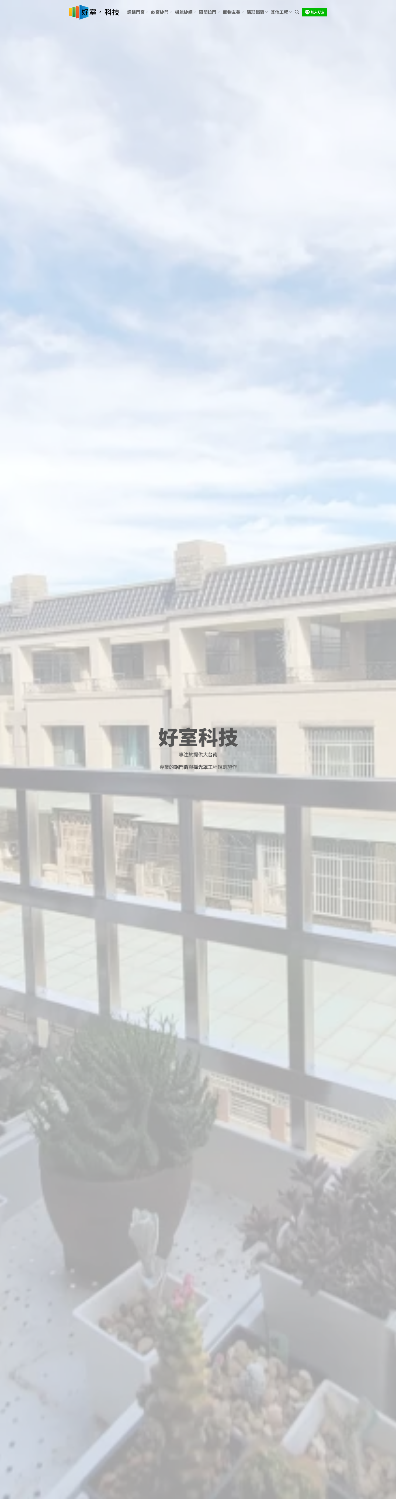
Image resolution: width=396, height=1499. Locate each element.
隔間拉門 (207, 12)
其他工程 (279, 12)
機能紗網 (184, 12)
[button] (297, 12)
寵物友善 (231, 12)
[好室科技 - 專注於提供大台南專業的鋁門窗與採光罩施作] (94, 12)
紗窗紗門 (160, 12)
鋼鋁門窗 (136, 12)
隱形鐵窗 (255, 12)
